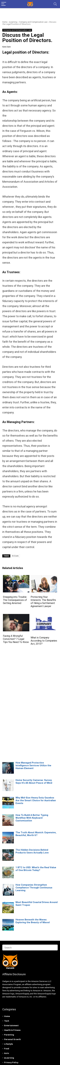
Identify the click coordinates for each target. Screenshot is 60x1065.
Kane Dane (6, 47)
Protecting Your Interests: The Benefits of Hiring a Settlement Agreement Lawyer (43, 601)
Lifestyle (8, 1044)
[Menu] (3, 4)
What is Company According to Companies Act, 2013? (44, 640)
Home (4, 22)
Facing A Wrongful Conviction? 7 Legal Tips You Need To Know (16, 639)
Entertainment (11, 1025)
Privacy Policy (11, 1062)
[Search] (55, 4)
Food (6, 1048)
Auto (6, 1053)
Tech (6, 1021)
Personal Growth (12, 1039)
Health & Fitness (12, 1030)
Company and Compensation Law (33, 22)
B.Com (15, 556)
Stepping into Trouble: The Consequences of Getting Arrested (15, 600)
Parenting (9, 1035)
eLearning (13, 22)
